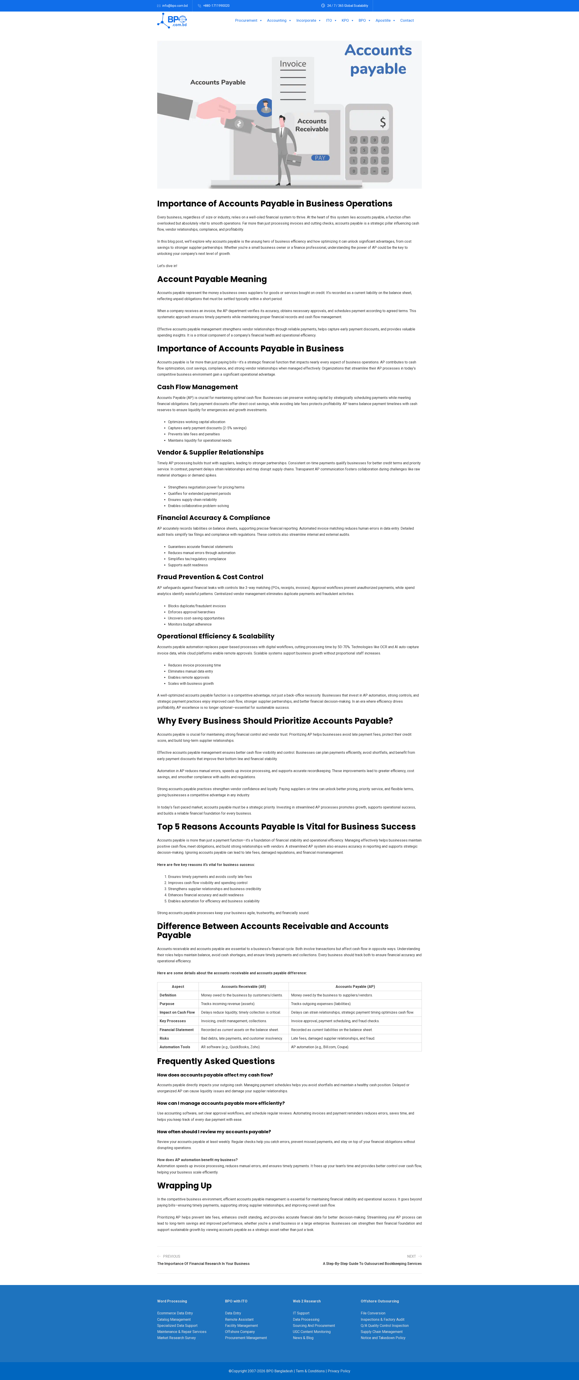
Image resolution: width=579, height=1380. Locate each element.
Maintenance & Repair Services (181, 1332)
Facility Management (241, 1325)
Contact (407, 20)
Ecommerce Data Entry (175, 1313)
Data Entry (233, 1313)
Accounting (277, 20)
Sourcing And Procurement (314, 1325)
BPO (362, 20)
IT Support (301, 1313)
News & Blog (303, 1338)
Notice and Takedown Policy (383, 1338)
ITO (329, 20)
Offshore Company (240, 1332)
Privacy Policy (339, 1371)
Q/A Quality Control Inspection (385, 1325)
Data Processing (306, 1319)
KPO (345, 20)
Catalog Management (174, 1319)
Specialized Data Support (177, 1325)
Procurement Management (246, 1338)
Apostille (383, 20)
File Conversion (373, 1313)
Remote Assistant (239, 1319)
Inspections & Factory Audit (382, 1319)
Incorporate (306, 20)
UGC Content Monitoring (312, 1332)
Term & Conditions (310, 1371)
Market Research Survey (176, 1338)
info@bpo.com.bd (175, 5)
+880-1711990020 (216, 5)
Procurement (246, 20)
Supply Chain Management (382, 1332)
